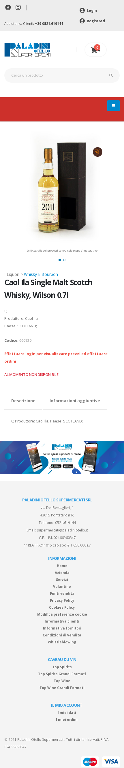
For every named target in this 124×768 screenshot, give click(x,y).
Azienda (62, 572)
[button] (59, 260)
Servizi (62, 579)
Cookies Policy (62, 607)
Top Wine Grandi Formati (62, 687)
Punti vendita (62, 593)
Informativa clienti (62, 621)
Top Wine (62, 680)
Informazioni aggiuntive (75, 400)
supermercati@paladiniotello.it (62, 530)
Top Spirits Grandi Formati (62, 673)
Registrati (95, 21)
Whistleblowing (62, 642)
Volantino (62, 586)
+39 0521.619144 (49, 23)
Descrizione (23, 400)
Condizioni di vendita (62, 635)
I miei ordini (67, 719)
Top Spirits (62, 666)
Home (62, 565)
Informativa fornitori (62, 628)
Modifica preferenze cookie (62, 614)
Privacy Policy (62, 600)
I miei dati (67, 712)
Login (91, 10)
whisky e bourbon (41, 274)
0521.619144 (65, 522)
